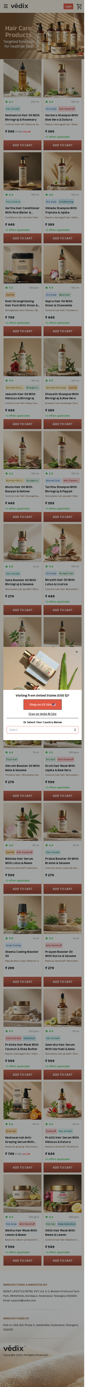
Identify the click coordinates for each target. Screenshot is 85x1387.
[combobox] (42, 730)
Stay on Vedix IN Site (42, 714)
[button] (42, 693)
